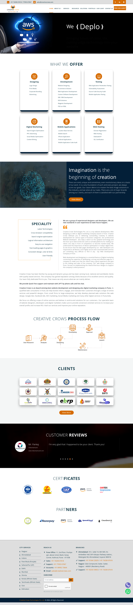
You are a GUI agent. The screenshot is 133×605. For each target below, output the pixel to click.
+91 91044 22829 (92, 560)
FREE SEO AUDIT (120, 8)
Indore (24, 558)
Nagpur (24, 551)
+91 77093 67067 (59, 564)
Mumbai (25, 572)
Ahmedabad (26, 555)
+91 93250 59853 (92, 570)
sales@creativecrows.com (45, 2)
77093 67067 (27, 2)
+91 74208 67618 (16, 2)
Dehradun (25, 589)
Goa (23, 585)
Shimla (24, 575)
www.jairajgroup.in (33, 451)
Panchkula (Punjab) (29, 561)
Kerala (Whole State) (29, 579)
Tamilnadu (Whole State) (31, 582)
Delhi (24, 568)
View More (76, 199)
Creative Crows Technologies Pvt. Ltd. (32, 600)
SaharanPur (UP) (28, 565)
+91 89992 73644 (60, 567)
